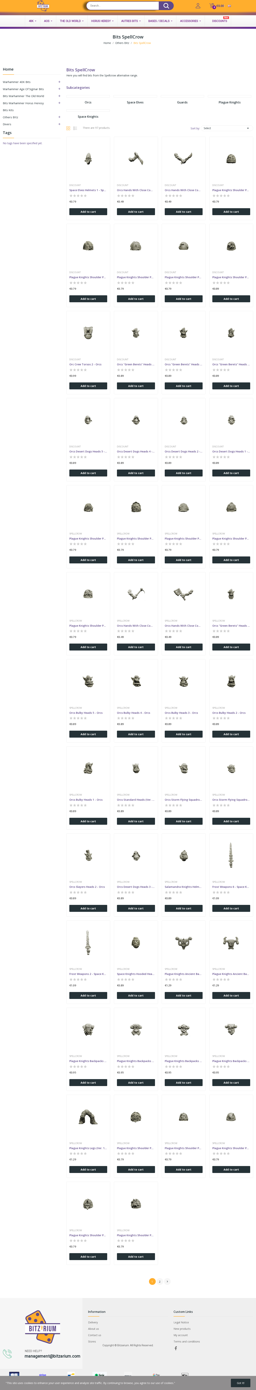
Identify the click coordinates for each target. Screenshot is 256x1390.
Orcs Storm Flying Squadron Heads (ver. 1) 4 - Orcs (231, 799)
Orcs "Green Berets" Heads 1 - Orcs (231, 364)
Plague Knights (230, 102)
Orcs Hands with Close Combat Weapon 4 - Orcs (184, 190)
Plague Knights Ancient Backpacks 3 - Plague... (184, 974)
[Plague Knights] (229, 96)
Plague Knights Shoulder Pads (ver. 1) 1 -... (231, 277)
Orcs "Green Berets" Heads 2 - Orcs (184, 364)
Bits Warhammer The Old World (23, 96)
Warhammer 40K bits (17, 82)
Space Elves (135, 102)
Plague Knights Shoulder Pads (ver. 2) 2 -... (184, 1148)
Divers (7, 124)
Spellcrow (75, 534)
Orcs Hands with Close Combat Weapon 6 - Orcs (136, 190)
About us (93, 1328)
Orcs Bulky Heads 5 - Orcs (86, 713)
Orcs (88, 102)
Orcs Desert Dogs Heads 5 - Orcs (88, 451)
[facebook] (176, 1348)
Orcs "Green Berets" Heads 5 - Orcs (136, 364)
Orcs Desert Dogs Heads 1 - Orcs (231, 451)
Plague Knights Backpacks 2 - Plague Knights (184, 1061)
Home (8, 69)
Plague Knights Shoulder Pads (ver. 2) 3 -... (184, 538)
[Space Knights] (88, 110)
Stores (92, 1341)
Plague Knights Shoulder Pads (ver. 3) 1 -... (88, 277)
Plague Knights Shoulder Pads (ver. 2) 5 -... (136, 277)
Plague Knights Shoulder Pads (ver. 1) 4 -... (88, 625)
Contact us (94, 1335)
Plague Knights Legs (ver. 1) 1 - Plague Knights (88, 1148)
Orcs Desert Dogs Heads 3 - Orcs (136, 887)
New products (182, 1328)
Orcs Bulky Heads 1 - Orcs (86, 799)
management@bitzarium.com (52, 1356)
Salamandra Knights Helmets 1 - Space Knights (184, 887)
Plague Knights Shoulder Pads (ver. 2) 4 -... (184, 277)
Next (167, 1281)
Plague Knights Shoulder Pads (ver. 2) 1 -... (231, 538)
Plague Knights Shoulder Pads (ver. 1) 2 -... (136, 1235)
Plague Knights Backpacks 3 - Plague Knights (136, 1061)
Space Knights (88, 116)
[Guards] (182, 96)
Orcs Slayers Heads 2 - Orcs (87, 887)
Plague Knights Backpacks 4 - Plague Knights (88, 1061)
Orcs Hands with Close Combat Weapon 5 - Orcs (136, 625)
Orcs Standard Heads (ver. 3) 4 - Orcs (136, 799)
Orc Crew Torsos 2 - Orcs (85, 364)
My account (181, 1335)
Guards (182, 102)
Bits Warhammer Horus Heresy (23, 103)
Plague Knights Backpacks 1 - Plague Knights (231, 1061)
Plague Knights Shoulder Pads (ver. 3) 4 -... (136, 538)
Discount (75, 185)
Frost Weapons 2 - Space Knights (88, 974)
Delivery (93, 1322)
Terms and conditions (187, 1341)
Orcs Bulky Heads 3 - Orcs (181, 713)
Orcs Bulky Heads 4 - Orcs (133, 713)
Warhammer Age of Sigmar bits (23, 89)
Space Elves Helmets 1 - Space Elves (88, 190)
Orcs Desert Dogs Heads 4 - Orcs (136, 451)
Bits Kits (8, 110)
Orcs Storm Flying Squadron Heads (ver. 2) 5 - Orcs (184, 799)
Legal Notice (181, 1322)
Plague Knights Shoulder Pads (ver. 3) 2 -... (231, 190)
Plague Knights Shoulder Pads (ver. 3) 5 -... (88, 538)
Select (227, 128)
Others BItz (10, 117)
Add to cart (88, 211)
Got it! (240, 1383)
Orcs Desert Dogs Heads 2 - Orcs (184, 451)
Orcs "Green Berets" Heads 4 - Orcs (231, 625)
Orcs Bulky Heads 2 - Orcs (229, 713)
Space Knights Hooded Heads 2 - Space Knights (136, 974)
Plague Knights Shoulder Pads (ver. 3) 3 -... (136, 1148)
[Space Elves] (135, 96)
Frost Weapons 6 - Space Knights (231, 887)
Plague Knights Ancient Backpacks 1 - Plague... (231, 974)
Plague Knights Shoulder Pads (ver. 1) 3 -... (88, 1235)
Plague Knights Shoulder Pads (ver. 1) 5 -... (231, 1148)
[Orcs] (88, 96)
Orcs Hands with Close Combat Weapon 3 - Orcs (184, 625)
